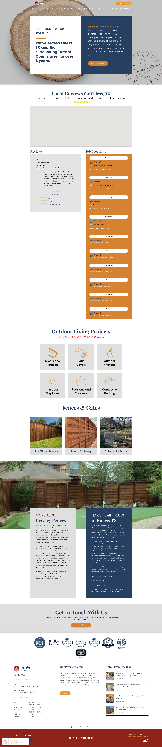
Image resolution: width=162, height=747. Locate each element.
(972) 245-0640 (24, 697)
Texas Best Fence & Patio (101, 27)
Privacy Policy (132, 736)
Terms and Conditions (142, 736)
